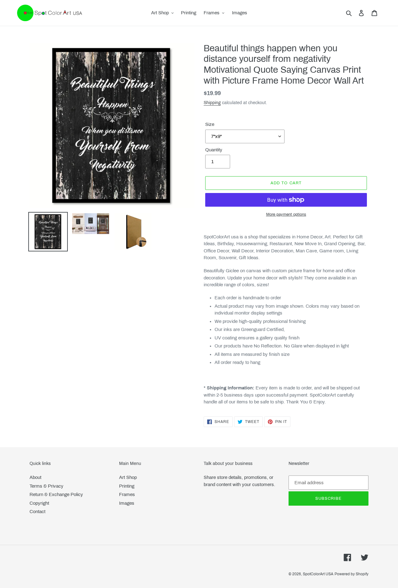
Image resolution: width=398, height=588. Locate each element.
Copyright (39, 503)
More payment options (286, 214)
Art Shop (128, 477)
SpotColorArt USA (318, 574)
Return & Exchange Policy (56, 494)
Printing (126, 486)
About (35, 477)
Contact (37, 511)
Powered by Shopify (351, 574)
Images (126, 503)
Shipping (212, 102)
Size (209, 124)
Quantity (213, 149)
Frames (127, 494)
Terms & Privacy (46, 486)
